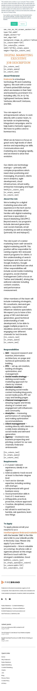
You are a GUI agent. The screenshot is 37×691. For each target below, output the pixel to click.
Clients (3, 670)
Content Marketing (7, 667)
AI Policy (3, 683)
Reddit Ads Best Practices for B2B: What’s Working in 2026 (17, 638)
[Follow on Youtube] (9, 599)
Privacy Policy (5, 678)
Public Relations (6, 662)
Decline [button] (23, 24)
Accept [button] (14, 24)
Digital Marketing (6, 665)
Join (2, 673)
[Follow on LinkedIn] (1, 599)
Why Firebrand (5, 659)
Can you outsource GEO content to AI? (12, 627)
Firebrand (8, 79)
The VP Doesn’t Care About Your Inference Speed (15, 632)
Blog (2, 675)
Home (3, 657)
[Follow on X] (5, 599)
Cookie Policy (5, 680)
